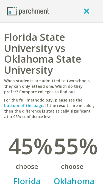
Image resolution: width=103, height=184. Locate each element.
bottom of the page (23, 105)
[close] (86, 11)
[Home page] (28, 11)
